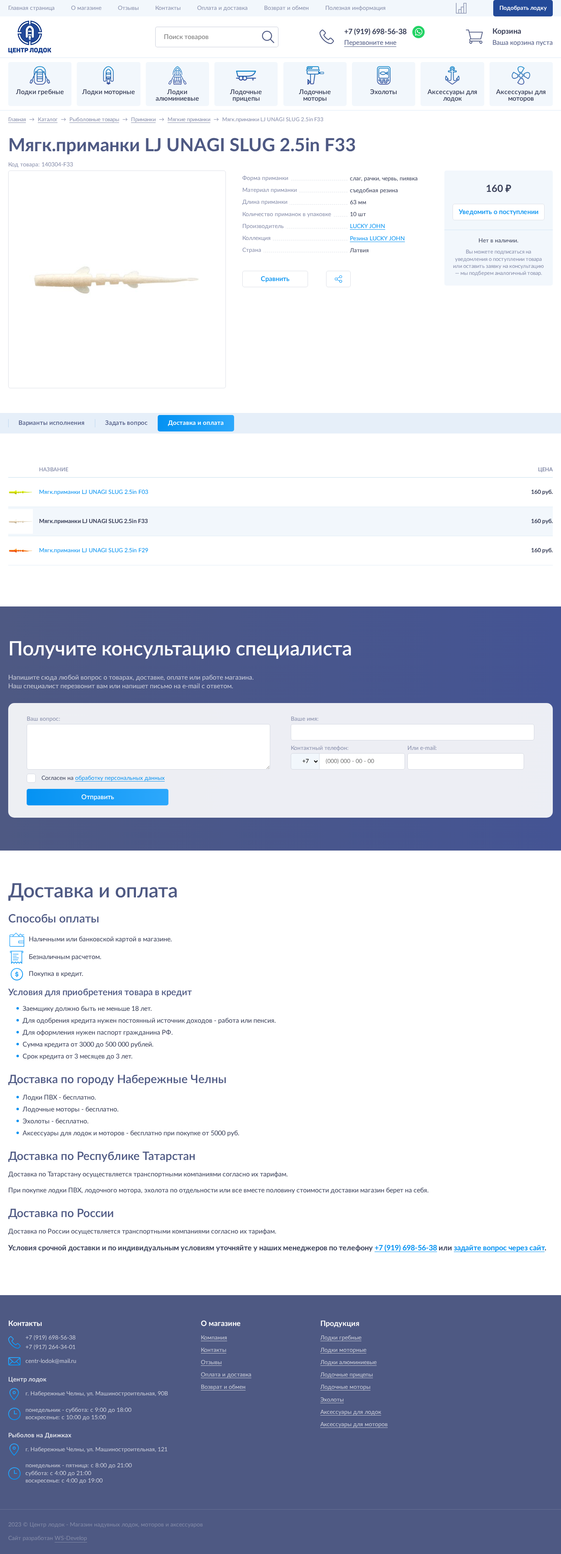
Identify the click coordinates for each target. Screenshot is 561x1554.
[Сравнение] (461, 8)
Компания (214, 1338)
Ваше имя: (305, 719)
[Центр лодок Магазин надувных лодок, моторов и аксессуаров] (29, 37)
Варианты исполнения (51, 423)
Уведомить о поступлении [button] (498, 212)
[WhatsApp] (418, 32)
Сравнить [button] (275, 279)
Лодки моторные (343, 1350)
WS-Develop (71, 1538)
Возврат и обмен (286, 8)
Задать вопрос (126, 423)
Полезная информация (355, 8)
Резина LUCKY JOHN (377, 239)
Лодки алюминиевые (348, 1362)
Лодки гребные (340, 1338)
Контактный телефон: (320, 748)
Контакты (168, 8)
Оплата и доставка (222, 8)
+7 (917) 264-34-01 (50, 1347)
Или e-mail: (422, 748)
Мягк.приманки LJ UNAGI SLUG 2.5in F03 (93, 492)
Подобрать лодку (523, 8)
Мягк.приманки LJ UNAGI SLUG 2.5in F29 (93, 550)
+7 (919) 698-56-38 (375, 32)
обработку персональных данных (120, 778)
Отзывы (128, 8)
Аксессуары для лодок (350, 1412)
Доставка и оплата (196, 423)
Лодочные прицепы (346, 1375)
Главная (31, 8)
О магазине (86, 8)
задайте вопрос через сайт (499, 1248)
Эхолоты (332, 1400)
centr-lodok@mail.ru (50, 1361)
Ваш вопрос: (43, 719)
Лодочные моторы (345, 1387)
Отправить (97, 797)
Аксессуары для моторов (354, 1424)
